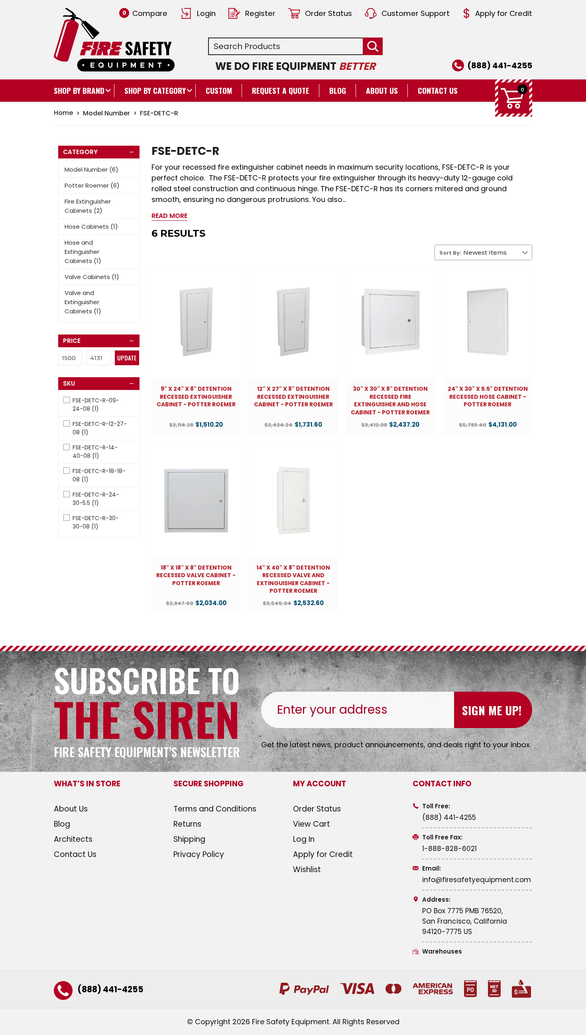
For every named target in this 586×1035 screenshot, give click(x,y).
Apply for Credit (503, 13)
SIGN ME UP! (491, 709)
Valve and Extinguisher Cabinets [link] (83, 302)
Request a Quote (280, 90)
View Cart (311, 824)
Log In (304, 839)
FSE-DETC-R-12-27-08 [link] (100, 428)
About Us (382, 90)
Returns (187, 824)
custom (219, 90)
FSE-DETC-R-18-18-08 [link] (99, 475)
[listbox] (497, 252)
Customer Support (415, 13)
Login (206, 13)
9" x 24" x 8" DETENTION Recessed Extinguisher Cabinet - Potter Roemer (196, 396)
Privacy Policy (198, 854)
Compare (144, 13)
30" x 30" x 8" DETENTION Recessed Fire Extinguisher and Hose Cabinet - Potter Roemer (390, 400)
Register (260, 13)
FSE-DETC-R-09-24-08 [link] (96, 404)
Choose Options (196, 329)
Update (127, 357)
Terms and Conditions (214, 808)
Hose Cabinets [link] (91, 226)
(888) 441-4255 (499, 65)
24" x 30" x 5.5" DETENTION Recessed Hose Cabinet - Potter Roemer (488, 396)
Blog (337, 90)
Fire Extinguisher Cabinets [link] (88, 206)
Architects (73, 839)
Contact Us (438, 90)
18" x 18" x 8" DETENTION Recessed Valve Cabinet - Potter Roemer (196, 575)
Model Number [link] (91, 169)
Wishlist (307, 869)
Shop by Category (155, 90)
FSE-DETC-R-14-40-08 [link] (95, 451)
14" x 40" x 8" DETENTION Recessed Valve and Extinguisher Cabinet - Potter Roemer (293, 579)
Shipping (189, 839)
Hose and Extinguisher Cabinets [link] (83, 251)
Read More (169, 215)
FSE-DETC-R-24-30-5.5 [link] (96, 499)
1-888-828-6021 (449, 848)
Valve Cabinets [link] (92, 277)
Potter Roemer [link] (92, 185)
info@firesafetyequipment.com (476, 880)
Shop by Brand (79, 90)
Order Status (328, 13)
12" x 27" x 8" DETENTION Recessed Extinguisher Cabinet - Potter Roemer (293, 396)
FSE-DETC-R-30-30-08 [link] (96, 522)
